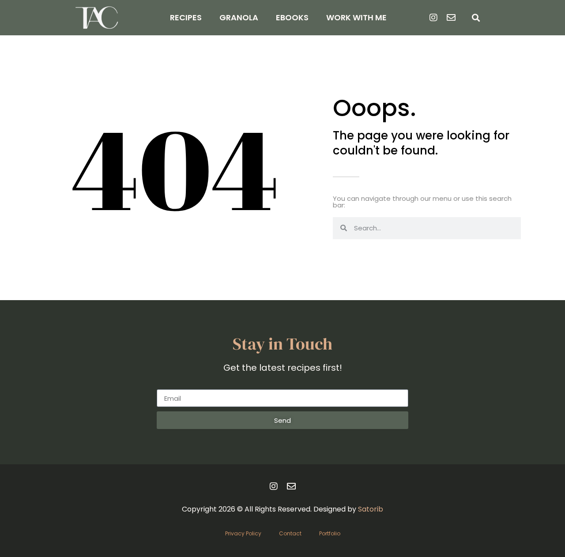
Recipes (186, 17)
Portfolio (329, 533)
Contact (290, 533)
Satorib (370, 509)
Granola (238, 17)
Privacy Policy (243, 533)
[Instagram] (433, 17)
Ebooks (292, 17)
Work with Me (356, 17)
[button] (476, 18)
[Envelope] (451, 17)
